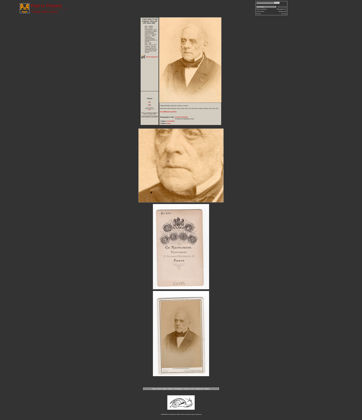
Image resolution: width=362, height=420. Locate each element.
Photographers (178, 388)
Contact (206, 388)
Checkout (186, 388)
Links (192, 388)
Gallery (164, 388)
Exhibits (170, 388)
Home (154, 388)
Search (159, 388)
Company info (199, 388)
